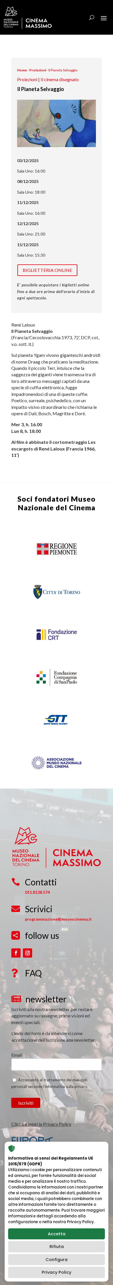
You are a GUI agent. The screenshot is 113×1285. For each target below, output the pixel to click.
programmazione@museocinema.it (58, 919)
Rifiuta (57, 1246)
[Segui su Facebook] (16, 953)
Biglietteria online (47, 270)
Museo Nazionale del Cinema (57, 503)
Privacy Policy (56, 1272)
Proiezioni (37, 70)
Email (16, 1055)
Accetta (56, 1234)
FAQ (33, 973)
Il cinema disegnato (60, 79)
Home (22, 70)
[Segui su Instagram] (27, 953)
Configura (56, 1259)
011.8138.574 (37, 892)
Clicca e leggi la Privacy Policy (41, 1124)
